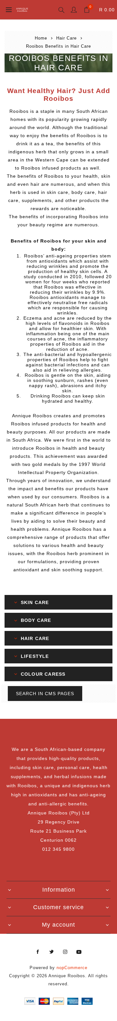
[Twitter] (51, 952)
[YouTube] (79, 952)
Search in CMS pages (45, 693)
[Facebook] (38, 952)
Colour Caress (43, 674)
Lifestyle (35, 656)
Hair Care (35, 638)
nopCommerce (72, 967)
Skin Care (35, 602)
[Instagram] (65, 952)
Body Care (36, 620)
